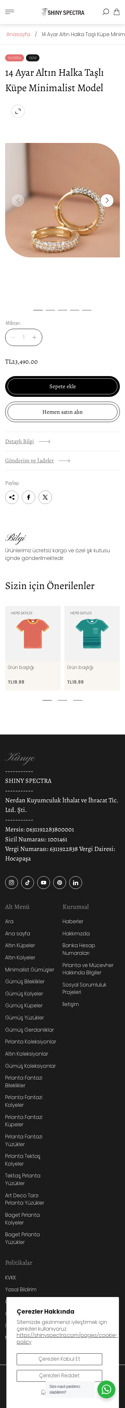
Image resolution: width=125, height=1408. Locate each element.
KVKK (10, 1277)
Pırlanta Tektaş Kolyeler (22, 1160)
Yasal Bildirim (21, 1289)
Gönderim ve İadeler (29, 460)
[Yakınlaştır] (18, 111)
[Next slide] (107, 200)
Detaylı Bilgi (19, 441)
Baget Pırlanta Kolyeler (22, 1218)
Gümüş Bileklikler (25, 981)
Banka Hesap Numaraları (79, 949)
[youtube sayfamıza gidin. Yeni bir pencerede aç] (43, 882)
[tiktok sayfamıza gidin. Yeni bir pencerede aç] (27, 882)
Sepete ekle (62, 386)
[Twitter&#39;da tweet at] (45, 497)
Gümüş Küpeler (24, 1005)
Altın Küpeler (20, 945)
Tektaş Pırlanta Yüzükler (22, 1179)
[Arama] (106, 12)
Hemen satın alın (62, 412)
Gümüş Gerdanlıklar (29, 1030)
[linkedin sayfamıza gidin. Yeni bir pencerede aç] (75, 882)
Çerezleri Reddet (59, 1375)
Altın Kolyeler (20, 957)
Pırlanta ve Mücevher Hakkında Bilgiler (88, 969)
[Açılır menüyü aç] (10, 12)
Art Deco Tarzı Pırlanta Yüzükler (24, 1199)
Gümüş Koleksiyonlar (30, 1066)
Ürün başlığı (21, 668)
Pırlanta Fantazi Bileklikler (23, 1081)
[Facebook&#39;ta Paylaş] (28, 497)
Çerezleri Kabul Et (59, 1359)
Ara (9, 921)
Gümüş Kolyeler (24, 993)
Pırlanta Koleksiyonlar (30, 1041)
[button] (38, 310)
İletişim (71, 1004)
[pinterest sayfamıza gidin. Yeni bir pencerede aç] (59, 882)
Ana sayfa (17, 933)
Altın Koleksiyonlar (26, 1054)
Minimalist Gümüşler (29, 969)
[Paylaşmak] (12, 497)
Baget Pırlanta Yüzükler (22, 1238)
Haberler (73, 921)
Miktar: (13, 323)
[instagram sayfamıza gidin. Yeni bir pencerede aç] (11, 882)
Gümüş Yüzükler (24, 1017)
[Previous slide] (18, 200)
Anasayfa (18, 34)
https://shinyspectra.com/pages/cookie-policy (67, 1338)
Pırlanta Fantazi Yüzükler (23, 1140)
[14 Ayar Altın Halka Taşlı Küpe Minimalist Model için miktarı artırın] (36, 337)
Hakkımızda (76, 933)
